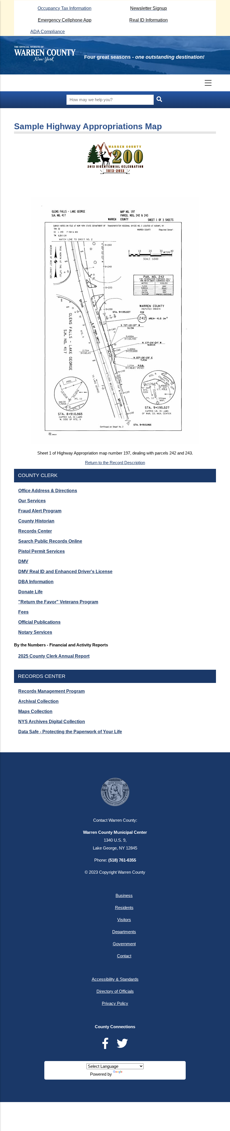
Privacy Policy (115, 1003)
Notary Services (35, 632)
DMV (23, 561)
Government (124, 943)
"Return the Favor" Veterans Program (58, 601)
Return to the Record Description (115, 462)
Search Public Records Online (50, 541)
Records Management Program (51, 691)
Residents (124, 907)
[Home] (45, 54)
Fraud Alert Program (39, 510)
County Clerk (38, 475)
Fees (23, 612)
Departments (124, 931)
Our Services (32, 500)
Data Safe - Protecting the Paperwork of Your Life (70, 731)
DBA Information (36, 581)
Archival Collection (38, 701)
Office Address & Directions (47, 490)
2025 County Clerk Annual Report (53, 656)
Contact (124, 955)
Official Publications (39, 622)
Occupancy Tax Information (64, 8)
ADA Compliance (47, 31)
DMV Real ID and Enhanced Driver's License (65, 571)
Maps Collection (35, 711)
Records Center (35, 531)
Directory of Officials (115, 991)
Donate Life (30, 591)
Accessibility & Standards (115, 979)
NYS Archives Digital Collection (51, 721)
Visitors (124, 919)
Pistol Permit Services (41, 551)
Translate (131, 1074)
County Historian (36, 521)
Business (124, 895)
